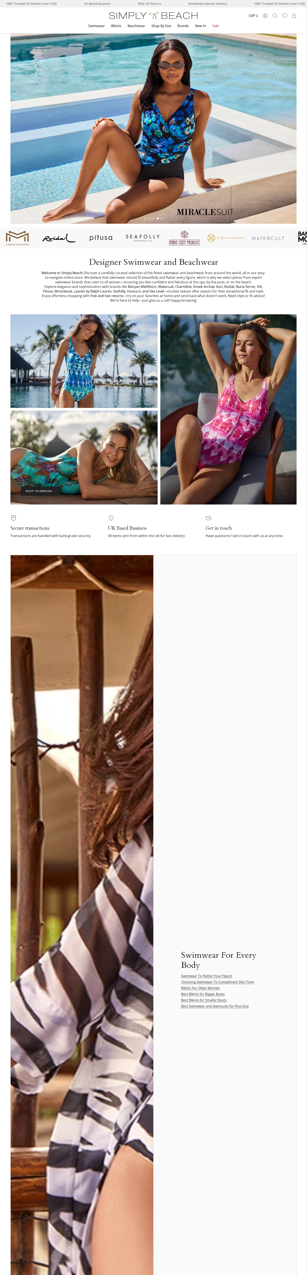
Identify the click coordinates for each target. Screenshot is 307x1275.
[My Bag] (294, 15)
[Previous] (10, 129)
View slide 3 (153, 218)
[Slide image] (153, 129)
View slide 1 (145, 218)
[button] (96, 26)
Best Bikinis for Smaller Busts (204, 1000)
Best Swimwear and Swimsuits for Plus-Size (215, 1006)
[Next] (296, 129)
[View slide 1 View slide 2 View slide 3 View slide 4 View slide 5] (153, 129)
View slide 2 (149, 218)
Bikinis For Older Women (200, 988)
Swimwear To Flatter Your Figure (206, 976)
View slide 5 (162, 218)
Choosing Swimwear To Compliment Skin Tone (217, 982)
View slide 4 (158, 218)
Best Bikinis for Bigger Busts (203, 994)
